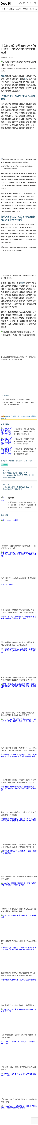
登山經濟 (19, 461)
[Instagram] (24, 3)
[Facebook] (20, 3)
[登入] (31, 3)
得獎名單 (10, 9)
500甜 (25, 9)
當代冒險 (4, 461)
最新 (3, 9)
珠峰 (25, 461)
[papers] (27, 3)
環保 (30, 461)
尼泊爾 (11, 461)
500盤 (18, 9)
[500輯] (6, 3)
